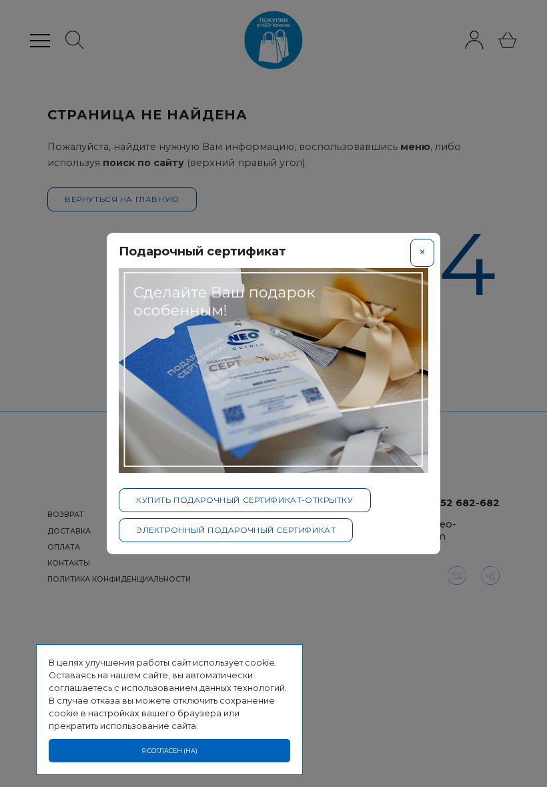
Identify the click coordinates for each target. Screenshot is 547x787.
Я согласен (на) (169, 750)
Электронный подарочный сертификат (236, 530)
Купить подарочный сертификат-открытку (245, 500)
